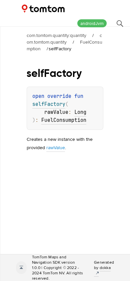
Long (80, 112)
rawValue (55, 147)
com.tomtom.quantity (64, 38)
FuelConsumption (63, 120)
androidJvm (92, 23)
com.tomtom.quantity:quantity (56, 35)
